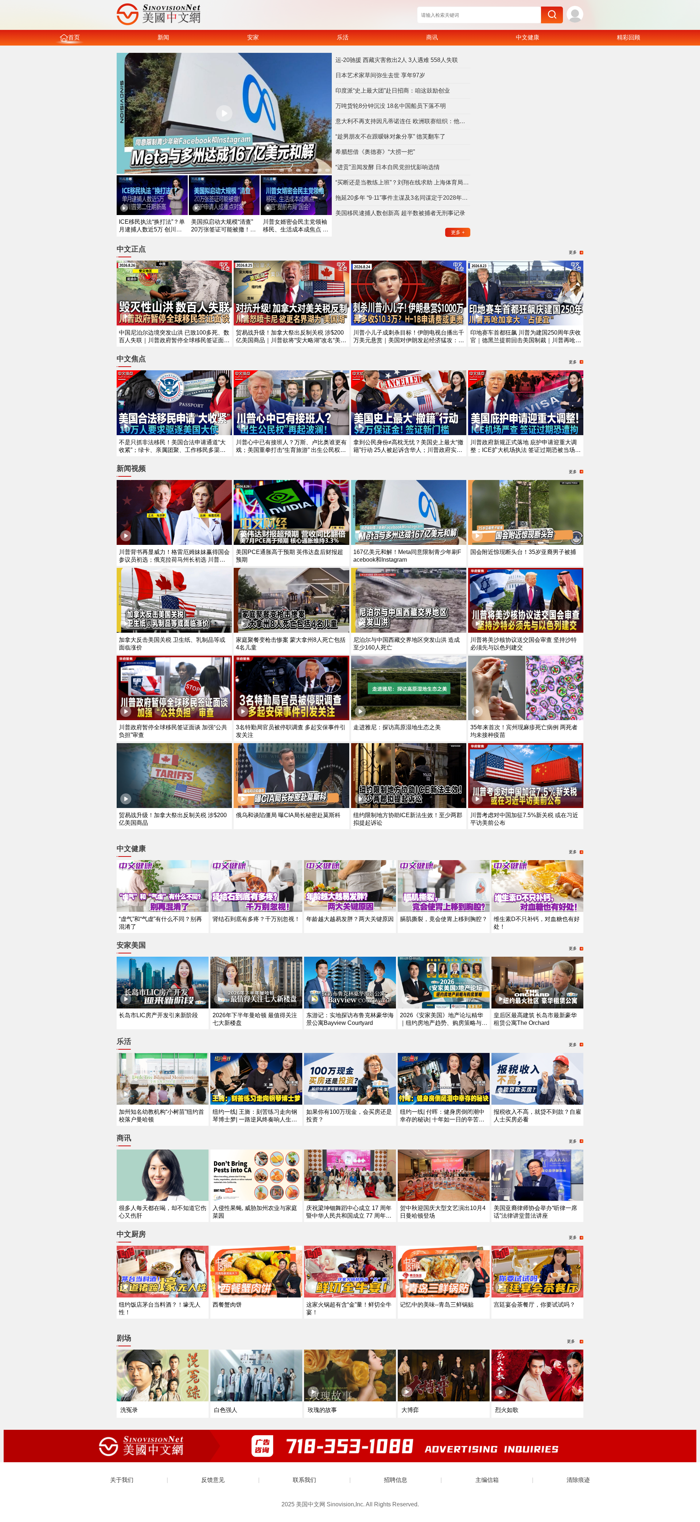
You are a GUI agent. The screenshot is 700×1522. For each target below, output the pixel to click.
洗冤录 (129, 1410)
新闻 (163, 37)
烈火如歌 (506, 1410)
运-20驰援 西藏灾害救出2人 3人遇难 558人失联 (396, 60)
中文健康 (527, 37)
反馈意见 (213, 1480)
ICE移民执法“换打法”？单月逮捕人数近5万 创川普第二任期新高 (152, 229)
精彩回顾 (628, 37)
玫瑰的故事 (322, 1410)
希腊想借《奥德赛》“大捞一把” (375, 152)
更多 (458, 232)
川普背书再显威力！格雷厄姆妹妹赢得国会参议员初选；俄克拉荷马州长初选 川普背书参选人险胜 (174, 559)
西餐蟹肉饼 (227, 1304)
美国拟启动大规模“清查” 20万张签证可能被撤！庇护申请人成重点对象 (223, 229)
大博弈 (410, 1410)
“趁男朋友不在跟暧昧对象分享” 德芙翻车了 (390, 136)
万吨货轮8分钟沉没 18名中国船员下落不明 (390, 106)
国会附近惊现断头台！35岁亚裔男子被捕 (523, 552)
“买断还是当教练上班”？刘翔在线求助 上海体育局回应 (402, 182)
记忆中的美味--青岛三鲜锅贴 (437, 1304)
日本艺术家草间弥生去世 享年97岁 (380, 75)
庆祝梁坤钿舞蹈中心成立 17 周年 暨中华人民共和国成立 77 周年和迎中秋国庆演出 (349, 1215)
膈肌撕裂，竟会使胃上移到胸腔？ (443, 919)
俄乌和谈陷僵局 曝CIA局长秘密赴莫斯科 (288, 815)
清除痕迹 (578, 1480)
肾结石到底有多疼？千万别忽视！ (256, 919)
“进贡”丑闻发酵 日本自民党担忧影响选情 (387, 167)
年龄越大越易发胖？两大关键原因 (350, 919)
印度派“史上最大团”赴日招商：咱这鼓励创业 (392, 90)
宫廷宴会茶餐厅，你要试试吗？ (534, 1304)
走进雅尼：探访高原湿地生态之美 (397, 727)
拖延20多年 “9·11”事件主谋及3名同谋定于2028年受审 (402, 198)
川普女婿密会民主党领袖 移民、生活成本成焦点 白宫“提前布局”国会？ (295, 229)
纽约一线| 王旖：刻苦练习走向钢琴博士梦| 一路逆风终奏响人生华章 (255, 1119)
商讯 (432, 37)
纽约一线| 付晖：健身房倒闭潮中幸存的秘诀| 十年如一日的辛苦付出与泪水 (442, 1119)
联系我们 (304, 1480)
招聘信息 (395, 1480)
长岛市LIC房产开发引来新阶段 (158, 1015)
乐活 (343, 37)
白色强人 (225, 1410)
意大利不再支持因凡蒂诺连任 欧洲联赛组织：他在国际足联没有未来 (402, 121)
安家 (253, 37)
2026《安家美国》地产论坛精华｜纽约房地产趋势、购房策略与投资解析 (443, 1023)
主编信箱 (487, 1480)
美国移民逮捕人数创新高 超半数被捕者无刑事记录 (400, 213)
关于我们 (121, 1480)
